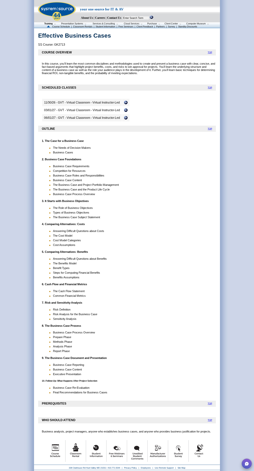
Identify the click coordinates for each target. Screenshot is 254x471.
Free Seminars (125, 26)
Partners (160, 26)
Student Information (105, 26)
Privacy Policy (130, 468)
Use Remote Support (164, 468)
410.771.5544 (114, 468)
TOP (210, 52)
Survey (171, 26)
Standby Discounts (187, 26)
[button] (246, 463)
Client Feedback (144, 26)
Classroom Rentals (82, 26)
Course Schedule (61, 26)
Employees (146, 468)
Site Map (181, 468)
